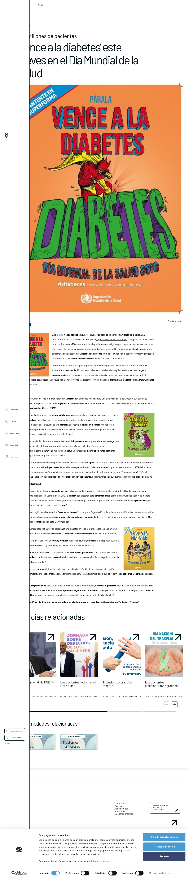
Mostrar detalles (157, 873)
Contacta (7, 743)
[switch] (85, 873)
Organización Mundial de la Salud (111, 339)
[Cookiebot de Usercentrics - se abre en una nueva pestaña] (19, 873)
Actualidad (14, 445)
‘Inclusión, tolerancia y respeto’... (118, 683)
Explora (13, 421)
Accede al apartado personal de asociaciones (161, 807)
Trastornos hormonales (30, 736)
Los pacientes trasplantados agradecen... (163, 683)
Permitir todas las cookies (164, 837)
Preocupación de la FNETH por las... (36, 683)
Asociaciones (15, 433)
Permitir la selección (164, 846)
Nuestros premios (16, 457)
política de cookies (98, 861)
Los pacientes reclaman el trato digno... (78, 683)
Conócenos (14, 409)
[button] (37, 666)
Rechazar (164, 856)
